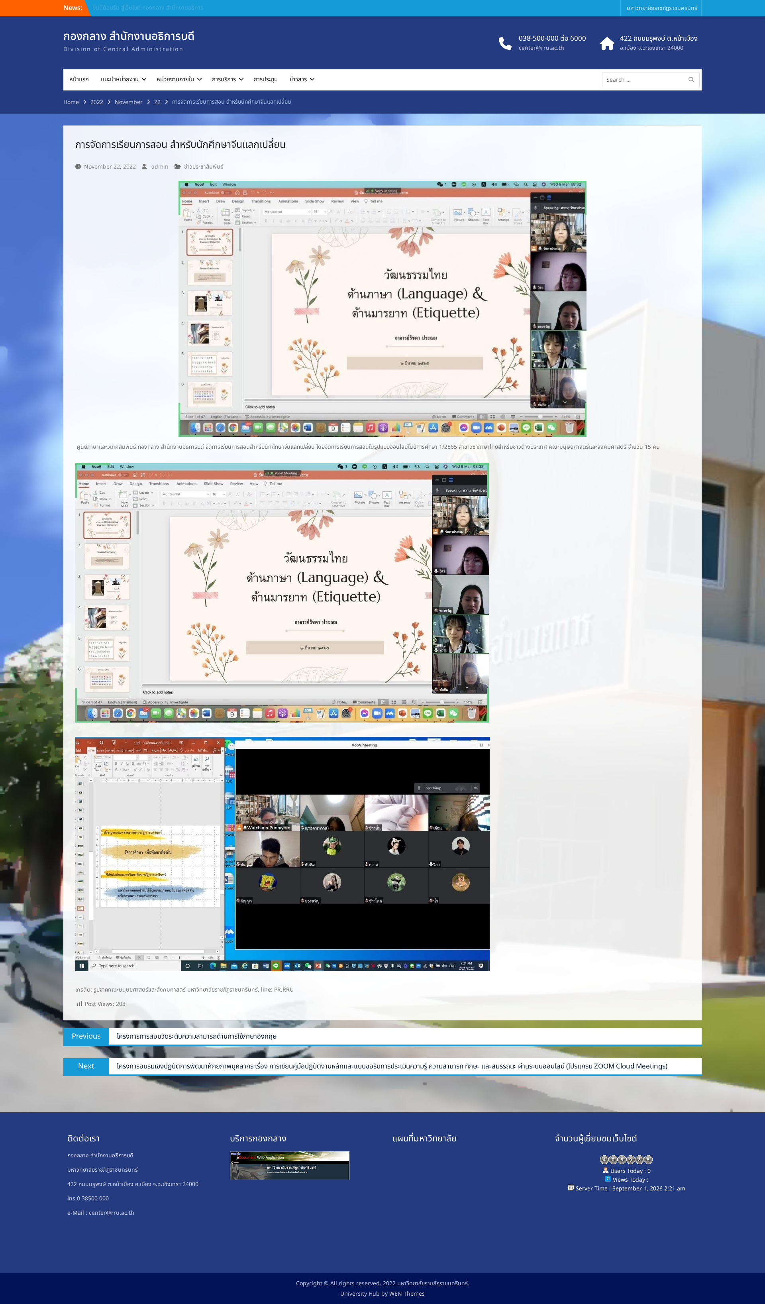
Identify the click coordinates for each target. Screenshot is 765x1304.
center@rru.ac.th (541, 48)
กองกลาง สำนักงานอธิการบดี (128, 36)
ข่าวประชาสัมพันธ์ (204, 167)
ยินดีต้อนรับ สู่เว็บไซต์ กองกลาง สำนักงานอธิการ (147, 8)
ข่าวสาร (298, 79)
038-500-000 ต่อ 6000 (552, 39)
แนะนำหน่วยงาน (120, 79)
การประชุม (266, 79)
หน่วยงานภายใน (175, 79)
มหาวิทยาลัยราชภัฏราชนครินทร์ (662, 8)
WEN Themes (407, 1294)
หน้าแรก (79, 79)
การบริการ (224, 79)
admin (160, 167)
